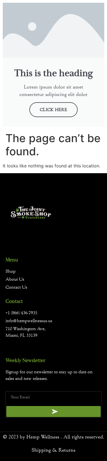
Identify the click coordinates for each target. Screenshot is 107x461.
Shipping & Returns (53, 450)
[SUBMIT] (53, 411)
